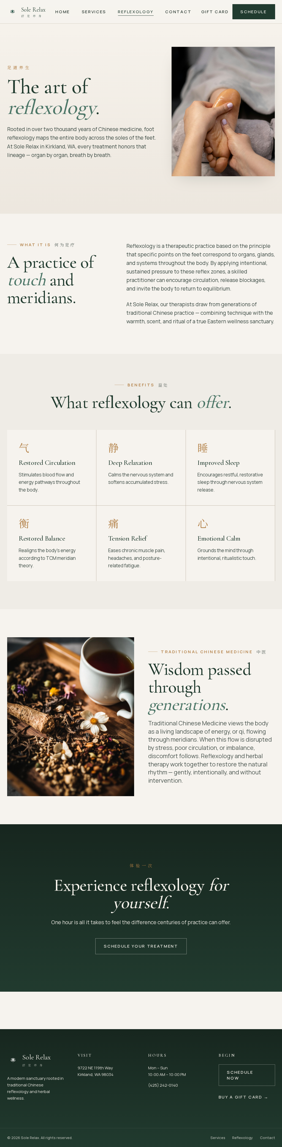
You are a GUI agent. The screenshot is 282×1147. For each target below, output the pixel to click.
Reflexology (135, 11)
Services (94, 11)
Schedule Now (240, 1075)
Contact (178, 11)
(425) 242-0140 (163, 1085)
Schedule (253, 11)
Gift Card (215, 11)
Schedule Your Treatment (141, 946)
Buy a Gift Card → (244, 1097)
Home (62, 11)
